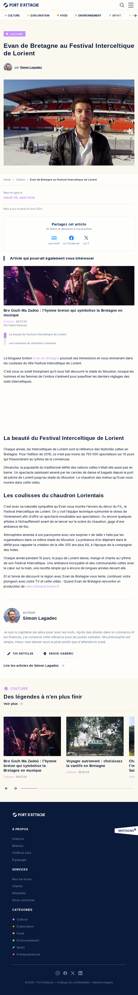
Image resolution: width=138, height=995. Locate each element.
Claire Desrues (17, 325)
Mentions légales (103, 982)
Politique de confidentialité (73, 982)
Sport (21, 947)
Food (20, 933)
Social (58, 973)
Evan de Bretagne (46, 358)
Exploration (25, 926)
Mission (18, 846)
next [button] (136, 15)
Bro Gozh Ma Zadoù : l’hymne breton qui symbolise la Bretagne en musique (63, 312)
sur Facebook (71, 243)
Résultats (19, 893)
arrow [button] (6, 788)
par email (54, 243)
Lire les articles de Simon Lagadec (31, 665)
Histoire (18, 839)
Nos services (22, 879)
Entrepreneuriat (28, 954)
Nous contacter (23, 900)
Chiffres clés (21, 853)
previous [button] (2, 15)
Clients (17, 886)
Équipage (19, 860)
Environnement (28, 940)
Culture (16, 34)
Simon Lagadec (31, 67)
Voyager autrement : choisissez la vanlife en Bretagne (94, 763)
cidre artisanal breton (41, 586)
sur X (86, 243)
